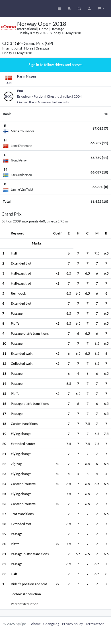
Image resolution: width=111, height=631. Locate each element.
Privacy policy (72, 624)
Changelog (51, 624)
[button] (101, 8)
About (35, 624)
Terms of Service (98, 624)
